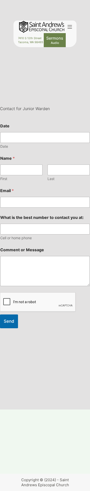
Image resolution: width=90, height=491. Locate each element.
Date (5, 126)
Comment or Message (22, 250)
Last (51, 179)
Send (9, 321)
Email (7, 190)
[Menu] (70, 27)
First (3, 179)
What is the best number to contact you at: (42, 217)
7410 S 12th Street (30, 38)
